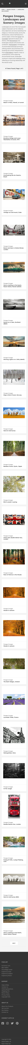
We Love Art (5, 1008)
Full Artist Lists (6, 965)
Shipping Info (6, 991)
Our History (5, 1010)
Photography (13, 44)
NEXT (14, 943)
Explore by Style (6, 971)
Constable (5, 38)
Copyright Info (6, 997)
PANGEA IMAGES (11, 9)
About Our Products (7, 1006)
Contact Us (5, 987)
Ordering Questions (7, 989)
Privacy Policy (6, 995)
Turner (19, 36)
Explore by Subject (7, 973)
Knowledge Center (7, 969)
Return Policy (5, 993)
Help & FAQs (5, 985)
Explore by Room (7, 975)
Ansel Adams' (9, 52)
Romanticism (14, 40)
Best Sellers (5, 967)
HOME (3, 9)
